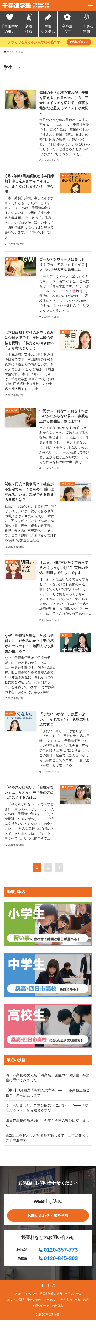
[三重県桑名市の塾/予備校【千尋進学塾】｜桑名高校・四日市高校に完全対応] (26, 5)
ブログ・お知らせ (25, 1293)
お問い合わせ (79, 42)
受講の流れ (34, 1299)
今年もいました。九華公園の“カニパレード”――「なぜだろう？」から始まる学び (47, 1108)
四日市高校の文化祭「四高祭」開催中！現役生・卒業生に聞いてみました (47, 1077)
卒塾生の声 (67, 29)
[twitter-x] (48, 1285)
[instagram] (53, 1285)
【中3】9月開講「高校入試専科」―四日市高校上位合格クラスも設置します (48, 1092)
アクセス (49, 1299)
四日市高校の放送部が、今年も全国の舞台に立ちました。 (47, 1123)
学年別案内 (65, 1299)
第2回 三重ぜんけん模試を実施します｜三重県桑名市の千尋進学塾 (47, 1138)
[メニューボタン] (90, 5)
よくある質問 (86, 29)
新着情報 (28, 29)
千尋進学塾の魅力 (9, 29)
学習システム (48, 29)
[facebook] (42, 1285)
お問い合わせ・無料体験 (48, 1305)
